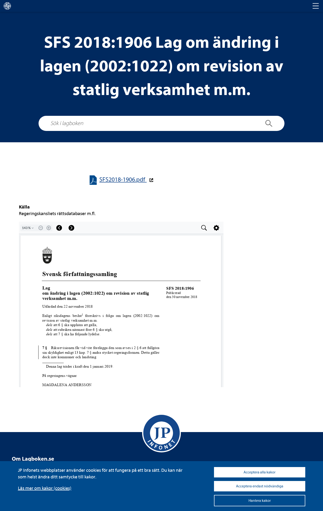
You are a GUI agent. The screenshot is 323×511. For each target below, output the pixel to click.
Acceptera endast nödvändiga (259, 486)
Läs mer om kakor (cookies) (44, 488)
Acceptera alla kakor (259, 472)
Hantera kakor (260, 500)
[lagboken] (7, 6)
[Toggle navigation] (315, 6)
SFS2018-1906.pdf (123, 179)
